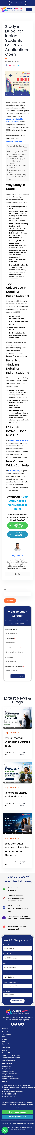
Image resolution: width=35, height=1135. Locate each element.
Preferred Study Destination (14, 667)
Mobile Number (7, 954)
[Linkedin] (16, 574)
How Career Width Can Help (17, 171)
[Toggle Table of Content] (24, 149)
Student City (9, 657)
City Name (6, 973)
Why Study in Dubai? (15, 152)
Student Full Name (11, 629)
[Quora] (19, 574)
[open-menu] (29, 9)
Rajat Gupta (22, 753)
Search (7, 589)
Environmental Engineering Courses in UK (17, 741)
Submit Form (18, 676)
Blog (6, 733)
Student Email (9, 639)
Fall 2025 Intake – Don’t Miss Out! (17, 167)
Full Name (6, 944)
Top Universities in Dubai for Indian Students (17, 155)
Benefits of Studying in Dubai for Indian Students (17, 161)
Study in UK (14, 733)
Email (4, 963)
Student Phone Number (12, 648)
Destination (6, 991)
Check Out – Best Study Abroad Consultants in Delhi (17, 177)
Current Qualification (9, 982)
